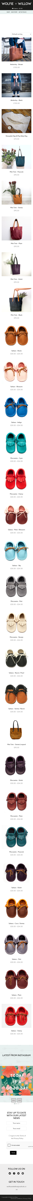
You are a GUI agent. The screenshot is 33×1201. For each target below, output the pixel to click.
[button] (13, 1103)
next (19, 1100)
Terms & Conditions (16, 1198)
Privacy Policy (18, 1138)
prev (13, 1100)
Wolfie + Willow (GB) (16, 3)
